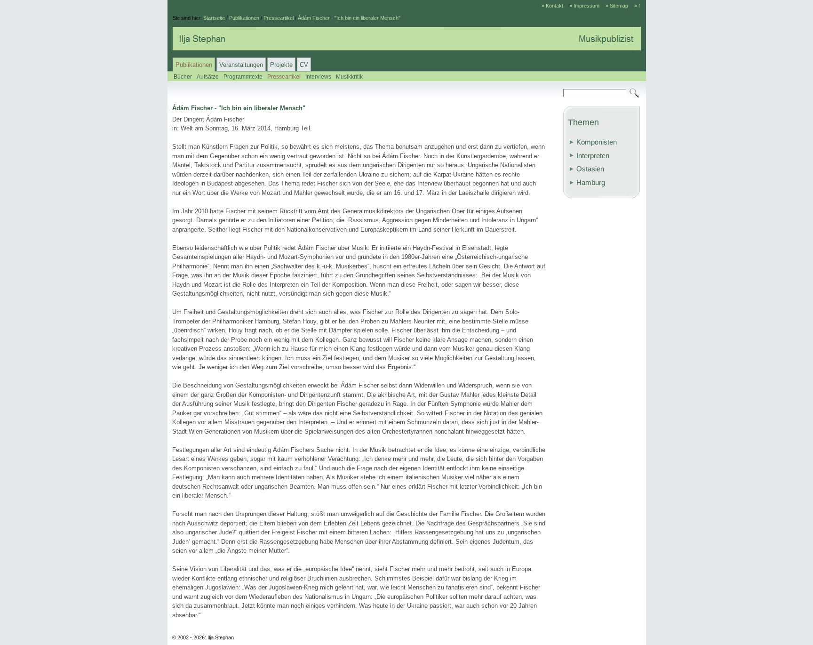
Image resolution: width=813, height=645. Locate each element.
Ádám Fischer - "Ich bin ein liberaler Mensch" (349, 18)
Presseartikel (278, 18)
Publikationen (244, 18)
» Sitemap (617, 5)
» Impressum (584, 5)
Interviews (318, 76)
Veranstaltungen (241, 64)
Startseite (214, 18)
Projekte (281, 64)
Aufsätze (208, 76)
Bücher (183, 76)
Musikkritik (349, 76)
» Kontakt (552, 5)
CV (304, 64)
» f (637, 5)
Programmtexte (243, 76)
